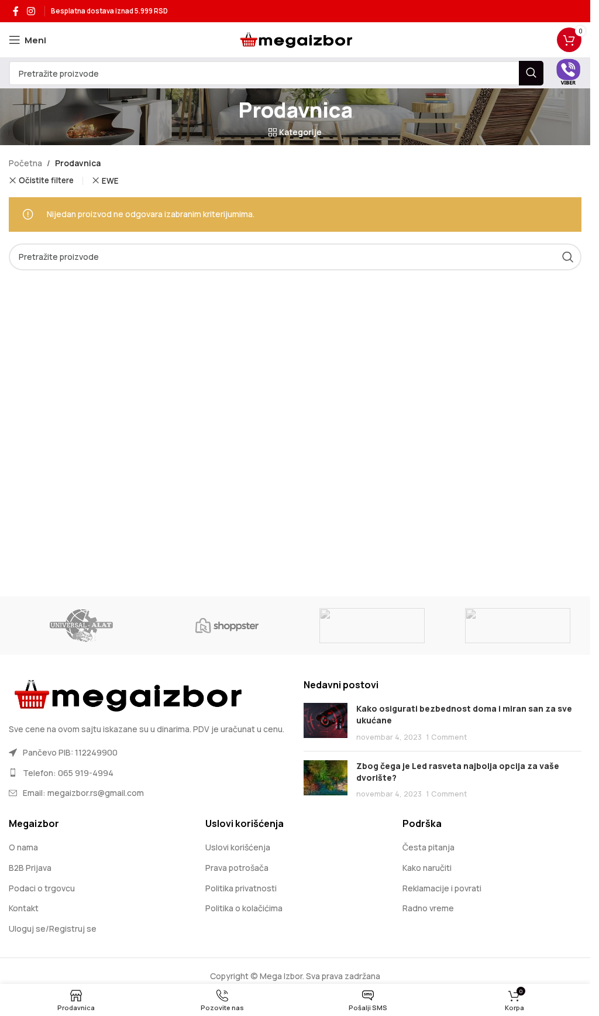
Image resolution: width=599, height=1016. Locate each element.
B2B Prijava (30, 867)
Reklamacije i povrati (441, 888)
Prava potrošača (236, 867)
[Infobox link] (568, 73)
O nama (23, 847)
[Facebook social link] (16, 11)
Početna (25, 163)
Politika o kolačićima (244, 908)
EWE (110, 181)
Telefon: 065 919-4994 (68, 772)
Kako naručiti (427, 867)
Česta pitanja (428, 847)
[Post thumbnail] (325, 722)
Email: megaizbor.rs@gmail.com (83, 792)
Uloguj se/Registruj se (53, 928)
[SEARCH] (531, 73)
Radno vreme (428, 908)
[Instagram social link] (31, 11)
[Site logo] (295, 38)
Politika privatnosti (241, 888)
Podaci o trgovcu (42, 888)
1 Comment (446, 737)
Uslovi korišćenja (237, 847)
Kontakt (24, 908)
